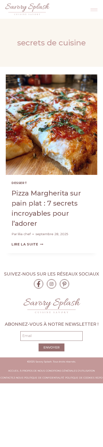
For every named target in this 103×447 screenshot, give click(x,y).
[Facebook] (38, 284)
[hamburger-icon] (94, 9)
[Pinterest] (64, 284)
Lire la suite (27, 244)
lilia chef (24, 234)
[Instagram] (51, 284)
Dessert (19, 183)
